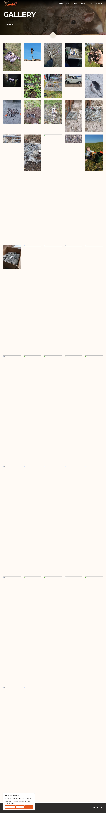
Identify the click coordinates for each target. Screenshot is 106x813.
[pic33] (12, 520)
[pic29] (32, 409)
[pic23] (53, 299)
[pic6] (12, 80)
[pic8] (53, 86)
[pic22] (32, 299)
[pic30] (53, 409)
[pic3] (53, 55)
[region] (19, 801)
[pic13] (53, 112)
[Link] (10, 3)
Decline (19, 807)
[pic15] (94, 116)
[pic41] (53, 630)
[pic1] (12, 57)
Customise (9, 807)
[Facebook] (96, 3)
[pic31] (73, 409)
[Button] (53, 35)
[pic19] (73, 139)
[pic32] (94, 409)
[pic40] (32, 630)
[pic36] (73, 520)
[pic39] (12, 630)
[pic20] (94, 153)
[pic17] (32, 153)
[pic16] (12, 139)
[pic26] (94, 299)
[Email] (99, 3)
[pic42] (73, 630)
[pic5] (94, 55)
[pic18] (53, 188)
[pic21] (12, 257)
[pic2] (32, 52)
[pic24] (73, 299)
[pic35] (53, 520)
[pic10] (94, 86)
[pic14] (73, 116)
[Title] (101, 3)
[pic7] (32, 86)
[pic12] (32, 112)
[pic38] (94, 520)
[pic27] (12, 409)
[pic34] (32, 520)
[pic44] (12, 741)
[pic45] (32, 741)
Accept (28, 807)
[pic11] (12, 112)
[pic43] (94, 630)
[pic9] (73, 80)
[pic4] (73, 55)
